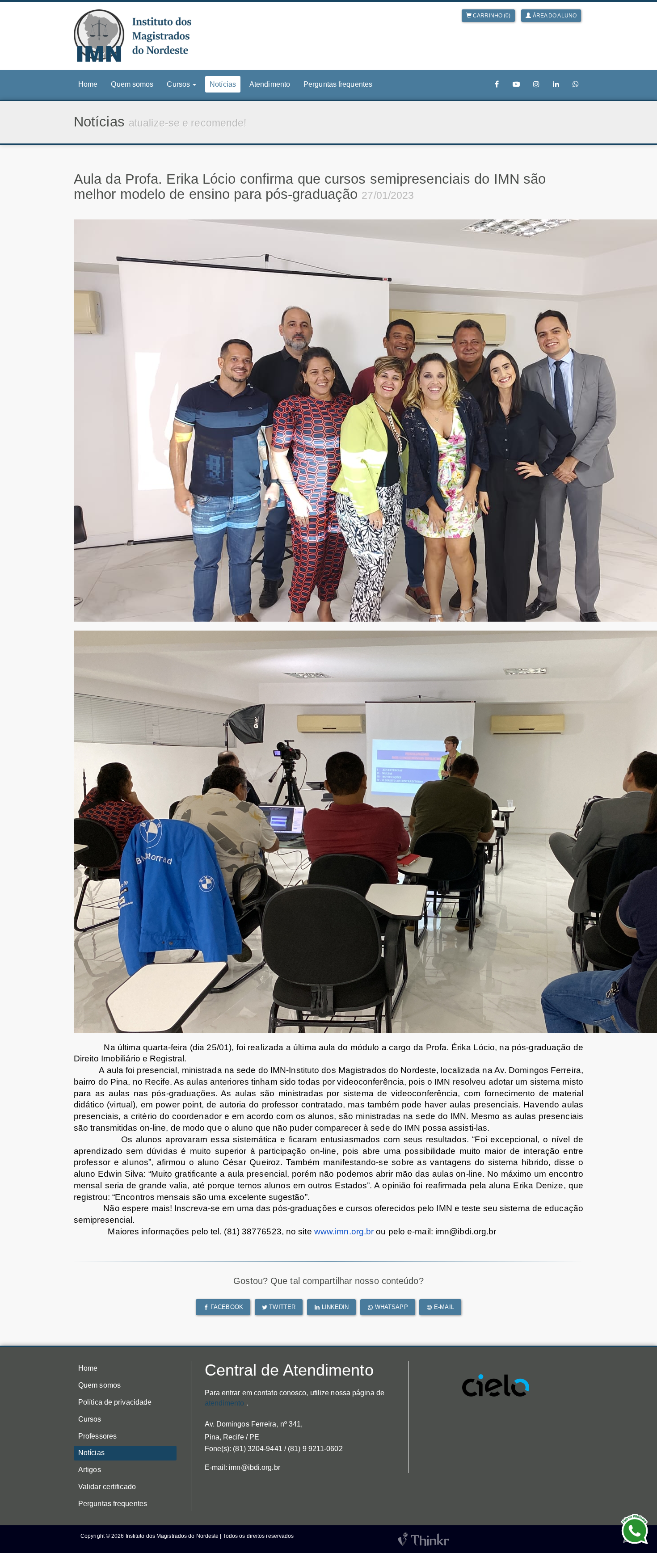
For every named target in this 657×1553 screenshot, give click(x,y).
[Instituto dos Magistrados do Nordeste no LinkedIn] (556, 84)
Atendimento (269, 84)
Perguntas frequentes (337, 84)
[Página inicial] (132, 35)
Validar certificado (107, 1486)
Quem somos (132, 84)
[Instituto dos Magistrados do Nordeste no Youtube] (516, 84)
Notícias (223, 84)
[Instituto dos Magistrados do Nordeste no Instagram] (536, 84)
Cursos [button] (179, 84)
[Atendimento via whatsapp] (575, 84)
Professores (97, 1436)
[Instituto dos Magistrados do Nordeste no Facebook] (497, 84)
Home (87, 84)
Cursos (89, 1419)
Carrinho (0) (491, 16)
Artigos (89, 1469)
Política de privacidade (115, 1402)
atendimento (224, 1403)
